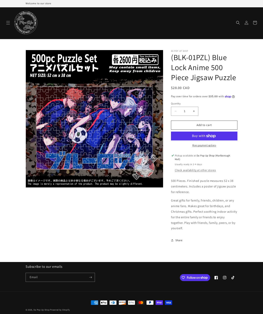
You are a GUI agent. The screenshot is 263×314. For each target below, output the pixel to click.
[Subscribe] (90, 277)
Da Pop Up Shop (42, 309)
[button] (8, 22)
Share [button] (179, 240)
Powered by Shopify (60, 309)
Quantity (176, 103)
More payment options (204, 145)
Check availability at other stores (195, 170)
